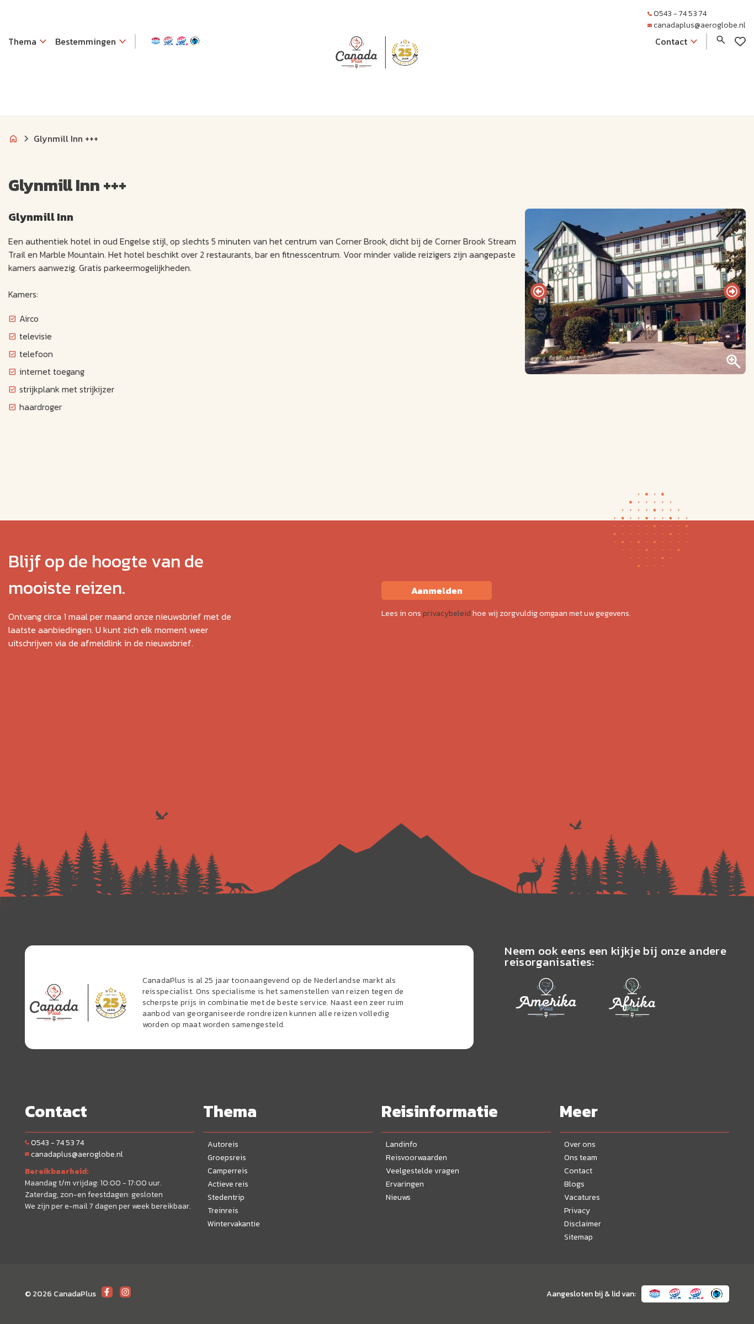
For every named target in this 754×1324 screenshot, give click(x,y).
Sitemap (578, 1237)
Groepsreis (227, 1157)
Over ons (580, 1144)
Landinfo (401, 1144)
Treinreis (223, 1210)
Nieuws (398, 1197)
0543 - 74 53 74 (680, 13)
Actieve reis (228, 1184)
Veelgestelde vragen (422, 1171)
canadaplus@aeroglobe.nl (700, 25)
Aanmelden (437, 590)
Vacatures (582, 1197)
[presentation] (538, 291)
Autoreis (223, 1144)
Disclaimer (582, 1224)
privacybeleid (447, 613)
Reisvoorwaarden (416, 1157)
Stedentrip (226, 1197)
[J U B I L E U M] (377, 90)
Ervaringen (405, 1184)
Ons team (580, 1157)
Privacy (577, 1210)
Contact (578, 1171)
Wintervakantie (234, 1224)
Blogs (574, 1184)
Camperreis (228, 1171)
